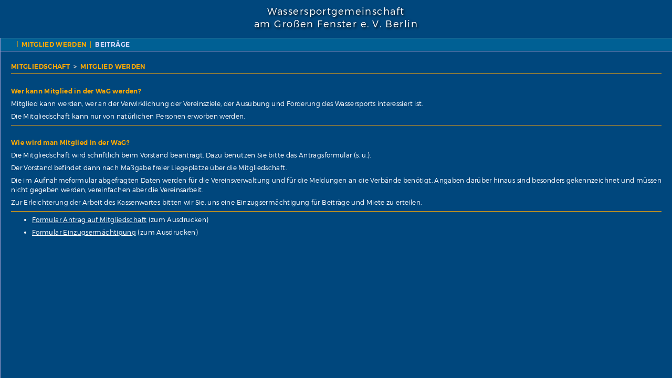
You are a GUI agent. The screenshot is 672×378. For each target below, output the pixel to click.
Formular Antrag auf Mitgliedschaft (89, 220)
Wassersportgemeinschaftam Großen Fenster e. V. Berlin (336, 18)
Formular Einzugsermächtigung (84, 232)
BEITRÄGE (112, 44)
